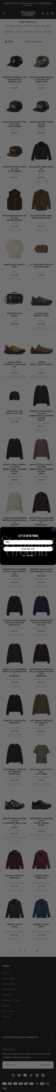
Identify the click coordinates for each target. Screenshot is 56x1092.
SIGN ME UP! (28, 549)
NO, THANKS (28, 556)
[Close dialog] (53, 529)
